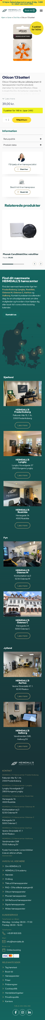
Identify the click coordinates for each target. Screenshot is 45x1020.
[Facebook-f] (15, 1012)
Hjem (3, 17)
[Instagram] (22, 1012)
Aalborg (6, 295)
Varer (9, 17)
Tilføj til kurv (21, 120)
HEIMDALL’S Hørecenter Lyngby (17, 785)
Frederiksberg (9, 289)
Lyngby (21, 289)
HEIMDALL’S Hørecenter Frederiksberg (20, 775)
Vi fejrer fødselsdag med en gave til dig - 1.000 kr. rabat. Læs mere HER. (22, 3)
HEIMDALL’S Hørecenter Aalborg (17, 838)
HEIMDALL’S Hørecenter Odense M (18, 807)
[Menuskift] (41, 10)
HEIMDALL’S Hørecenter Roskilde (18, 796)
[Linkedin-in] (29, 1012)
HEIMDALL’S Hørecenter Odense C (18, 817)
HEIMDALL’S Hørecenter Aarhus (17, 828)
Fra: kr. (8, 258)
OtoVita (16, 17)
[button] (8, 98)
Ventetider (7, 856)
